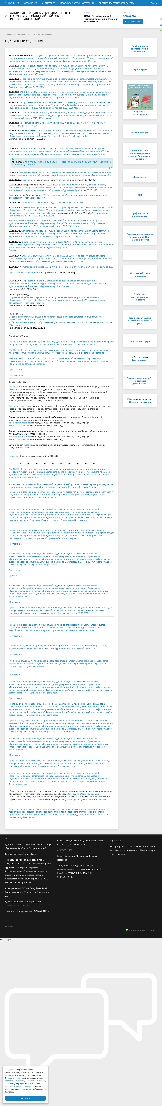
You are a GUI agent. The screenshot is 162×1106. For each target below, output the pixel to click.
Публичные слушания (42, 34)
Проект (12, 250)
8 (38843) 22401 (130, 16)
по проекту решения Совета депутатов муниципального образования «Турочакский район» (56, 222)
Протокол (13, 456)
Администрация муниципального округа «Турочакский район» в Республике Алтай (40, 15)
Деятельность (22, 34)
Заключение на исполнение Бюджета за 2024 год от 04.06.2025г (52, 202)
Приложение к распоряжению (24, 272)
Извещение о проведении (22, 530)
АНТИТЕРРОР (48, 3)
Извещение (14, 386)
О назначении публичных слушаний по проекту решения (50, 207)
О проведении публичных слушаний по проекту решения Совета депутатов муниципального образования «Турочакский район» (53, 282)
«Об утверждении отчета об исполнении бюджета (69, 210)
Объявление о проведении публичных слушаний (46, 230)
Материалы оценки (18, 425)
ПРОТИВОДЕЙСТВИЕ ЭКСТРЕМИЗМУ (116, 3)
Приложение (67, 520)
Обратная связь (133, 21)
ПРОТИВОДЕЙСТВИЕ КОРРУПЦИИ (77, 3)
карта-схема (29, 445)
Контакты (9, 926)
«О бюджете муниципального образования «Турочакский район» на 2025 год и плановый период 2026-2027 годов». (57, 224)
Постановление (16, 406)
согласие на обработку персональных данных (25, 1081)
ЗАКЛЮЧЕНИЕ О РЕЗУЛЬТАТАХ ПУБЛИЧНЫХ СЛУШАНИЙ (36, 220)
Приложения (15, 636)
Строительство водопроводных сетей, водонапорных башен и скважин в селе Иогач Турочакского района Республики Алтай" (58, 647)
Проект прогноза (88, 799)
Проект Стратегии (89, 794)
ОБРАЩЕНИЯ (30, 3)
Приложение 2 (16, 375)
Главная (8, 34)
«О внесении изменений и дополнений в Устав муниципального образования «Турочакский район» (61, 246)
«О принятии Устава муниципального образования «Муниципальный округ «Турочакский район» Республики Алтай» (59, 134)
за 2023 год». (77, 261)
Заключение (27, 180)
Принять (25, 1098)
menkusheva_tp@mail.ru (17, 905)
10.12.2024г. (49, 215)
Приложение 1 (16, 369)
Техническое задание (19, 422)
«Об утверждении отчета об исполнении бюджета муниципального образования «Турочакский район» (60, 260)
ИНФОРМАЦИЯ (11, 3)
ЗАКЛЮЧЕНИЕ (27, 130)
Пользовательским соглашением (19, 1086)
